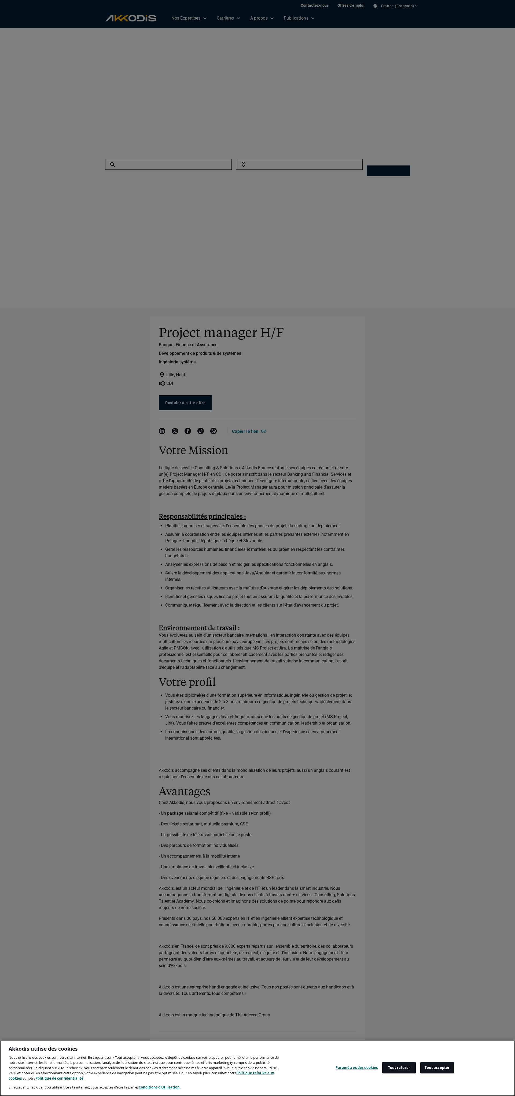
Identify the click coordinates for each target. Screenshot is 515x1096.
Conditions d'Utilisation (159, 1086)
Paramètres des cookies (357, 1067)
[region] (257, 1068)
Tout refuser (399, 1067)
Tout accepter (437, 1067)
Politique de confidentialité (59, 1078)
